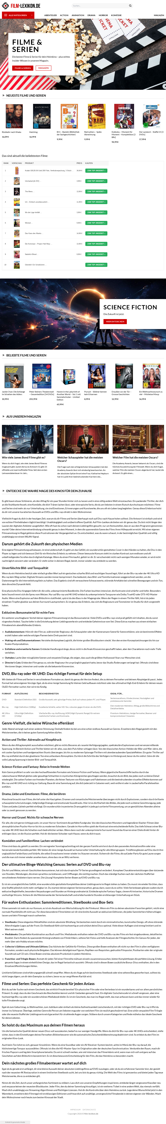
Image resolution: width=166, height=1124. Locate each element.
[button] (18, 15)
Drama (91, 15)
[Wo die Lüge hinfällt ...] (17, 212)
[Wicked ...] (17, 223)
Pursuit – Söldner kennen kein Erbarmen (95, 393)
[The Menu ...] (17, 191)
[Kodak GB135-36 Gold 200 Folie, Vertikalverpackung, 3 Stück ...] (17, 171)
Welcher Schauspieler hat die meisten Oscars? (80, 459)
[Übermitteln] (130, 5)
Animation (78, 15)
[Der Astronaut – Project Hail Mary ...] (17, 244)
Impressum (75, 1110)
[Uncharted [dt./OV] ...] (17, 181)
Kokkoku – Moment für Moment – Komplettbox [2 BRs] (124, 134)
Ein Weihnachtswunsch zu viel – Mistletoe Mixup (150, 393)
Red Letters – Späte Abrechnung (93, 133)
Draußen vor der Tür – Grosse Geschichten (121, 393)
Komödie (116, 15)
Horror (103, 15)
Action (64, 15)
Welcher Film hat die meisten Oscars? (135, 457)
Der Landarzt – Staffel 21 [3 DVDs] (151, 133)
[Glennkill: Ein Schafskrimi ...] (17, 265)
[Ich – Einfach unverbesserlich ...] (17, 202)
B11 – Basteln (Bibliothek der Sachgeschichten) (68, 133)
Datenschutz (89, 1110)
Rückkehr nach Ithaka (11, 132)
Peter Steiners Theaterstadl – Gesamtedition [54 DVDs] (41, 393)
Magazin (159, 15)
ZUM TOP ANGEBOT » (96, 171)
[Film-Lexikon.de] (21, 6)
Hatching (33, 132)
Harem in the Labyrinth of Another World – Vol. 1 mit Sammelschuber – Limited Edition (69, 395)
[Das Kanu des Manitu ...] (17, 233)
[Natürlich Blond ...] (17, 254)
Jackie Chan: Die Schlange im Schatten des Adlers (13, 393)
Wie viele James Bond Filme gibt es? (23, 457)
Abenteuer (50, 15)
